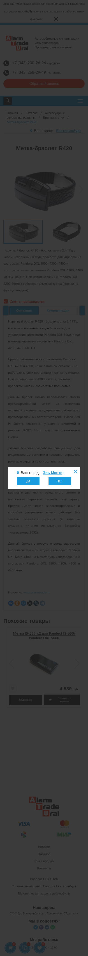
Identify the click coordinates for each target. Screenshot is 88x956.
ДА (28, 481)
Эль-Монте (52, 473)
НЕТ (60, 481)
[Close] (75, 472)
